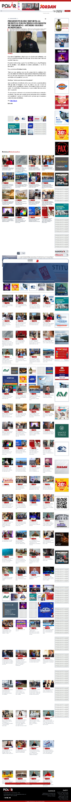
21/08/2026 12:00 (20, 748)
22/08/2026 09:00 (34, 575)
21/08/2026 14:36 (48, 688)
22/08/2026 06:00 (20, 593)
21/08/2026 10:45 (34, 778)
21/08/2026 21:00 (7, 658)
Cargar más (28, 783)
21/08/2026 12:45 (48, 718)
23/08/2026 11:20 (48, 430)
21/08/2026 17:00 (7, 688)
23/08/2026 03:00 (7, 484)
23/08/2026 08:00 (48, 448)
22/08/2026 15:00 (34, 538)
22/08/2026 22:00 (34, 484)
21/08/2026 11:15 (7, 778)
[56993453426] (19, 2)
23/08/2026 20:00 (7, 182)
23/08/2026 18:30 (20, 393)
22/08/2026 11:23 (48, 556)
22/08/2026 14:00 (48, 538)
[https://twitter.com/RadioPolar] (19, 5)
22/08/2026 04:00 (48, 593)
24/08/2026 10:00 (21, 321)
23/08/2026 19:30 (20, 182)
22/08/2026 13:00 (7, 556)
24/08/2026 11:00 (8, 321)
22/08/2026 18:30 (20, 520)
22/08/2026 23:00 (20, 484)
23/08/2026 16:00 (7, 200)
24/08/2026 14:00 (21, 303)
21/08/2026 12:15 (7, 748)
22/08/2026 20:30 (7, 502)
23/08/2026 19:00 (33, 182)
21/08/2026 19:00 (34, 658)
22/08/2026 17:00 (7, 538)
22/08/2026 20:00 (20, 502)
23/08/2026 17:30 (48, 393)
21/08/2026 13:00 (34, 718)
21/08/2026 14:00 (7, 718)
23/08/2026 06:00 (20, 466)
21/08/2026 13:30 (20, 718)
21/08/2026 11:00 (20, 778)
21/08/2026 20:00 (20, 658)
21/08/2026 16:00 (20, 688)
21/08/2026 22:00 (48, 628)
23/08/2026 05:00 (34, 466)
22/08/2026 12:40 (20, 556)
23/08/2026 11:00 (20, 217)
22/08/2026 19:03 (48, 502)
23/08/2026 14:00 (33, 200)
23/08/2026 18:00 (47, 182)
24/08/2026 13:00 (23, 253)
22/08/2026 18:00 (34, 520)
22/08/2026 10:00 (20, 575)
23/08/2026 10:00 (33, 217)
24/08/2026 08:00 (7, 165)
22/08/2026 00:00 (20, 628)
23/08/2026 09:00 (47, 217)
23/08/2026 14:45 (20, 200)
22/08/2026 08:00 (48, 575)
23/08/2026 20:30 (47, 165)
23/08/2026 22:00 (48, 339)
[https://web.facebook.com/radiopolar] (19, 4)
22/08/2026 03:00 (7, 628)
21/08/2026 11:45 (34, 748)
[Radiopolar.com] (1, 11)
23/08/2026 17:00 (7, 411)
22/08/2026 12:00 (34, 556)
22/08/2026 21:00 (48, 484)
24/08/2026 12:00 (48, 303)
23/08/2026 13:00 (47, 200)
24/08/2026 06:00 (21, 339)
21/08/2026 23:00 (34, 628)
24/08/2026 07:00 (20, 165)
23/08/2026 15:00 (34, 411)
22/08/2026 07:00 (7, 593)
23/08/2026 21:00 (8, 356)
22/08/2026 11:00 (7, 575)
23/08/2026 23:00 (33, 165)
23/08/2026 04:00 (48, 466)
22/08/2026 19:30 (34, 502)
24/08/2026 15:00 (8, 303)
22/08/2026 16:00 (20, 538)
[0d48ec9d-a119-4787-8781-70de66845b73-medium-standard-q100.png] (9, 8)
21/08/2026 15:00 (34, 688)
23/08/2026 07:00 (7, 466)
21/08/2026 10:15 (48, 778)
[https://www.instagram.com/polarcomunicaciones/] (19, 7)
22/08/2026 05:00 (34, 593)
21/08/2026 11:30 (48, 748)
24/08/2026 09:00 (35, 321)
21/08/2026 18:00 (48, 658)
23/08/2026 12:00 (7, 217)
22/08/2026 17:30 (48, 520)
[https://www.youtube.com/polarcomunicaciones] (19, 9)
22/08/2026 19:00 (7, 520)
